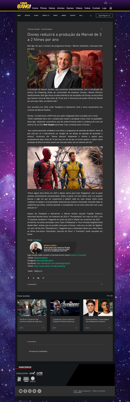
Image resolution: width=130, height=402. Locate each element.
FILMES (36, 15)
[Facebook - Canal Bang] (25, 391)
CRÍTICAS (27, 15)
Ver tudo (110, 296)
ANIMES (63, 15)
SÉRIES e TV (45, 15)
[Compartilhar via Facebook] (28, 278)
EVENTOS (72, 15)
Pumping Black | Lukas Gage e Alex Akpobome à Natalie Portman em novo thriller (97, 320)
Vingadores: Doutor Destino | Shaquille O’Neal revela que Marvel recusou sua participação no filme (64, 320)
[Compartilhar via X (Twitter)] (33, 278)
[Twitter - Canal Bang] (34, 391)
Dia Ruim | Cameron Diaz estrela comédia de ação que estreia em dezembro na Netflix (32, 320)
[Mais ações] (101, 29)
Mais (80, 15)
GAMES (55, 15)
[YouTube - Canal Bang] (21, 391)
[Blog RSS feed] (39, 391)
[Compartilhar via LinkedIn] (38, 278)
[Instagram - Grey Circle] (30, 391)
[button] (110, 7)
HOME (19, 15)
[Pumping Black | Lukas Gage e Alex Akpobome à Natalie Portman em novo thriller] (98, 307)
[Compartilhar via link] (43, 278)
